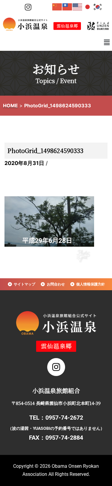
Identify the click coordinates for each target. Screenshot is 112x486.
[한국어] (98, 7)
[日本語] (88, 7)
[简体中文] (57, 7)
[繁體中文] (67, 7)
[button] (107, 42)
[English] (78, 7)
